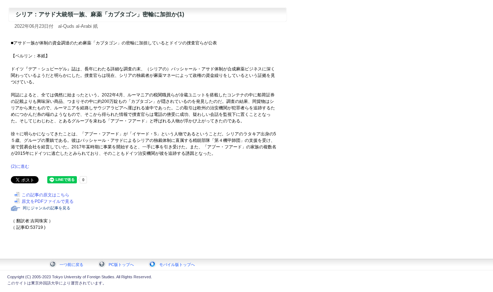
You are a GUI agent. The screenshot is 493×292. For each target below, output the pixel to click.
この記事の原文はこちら (45, 194)
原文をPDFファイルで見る (48, 201)
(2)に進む (20, 166)
